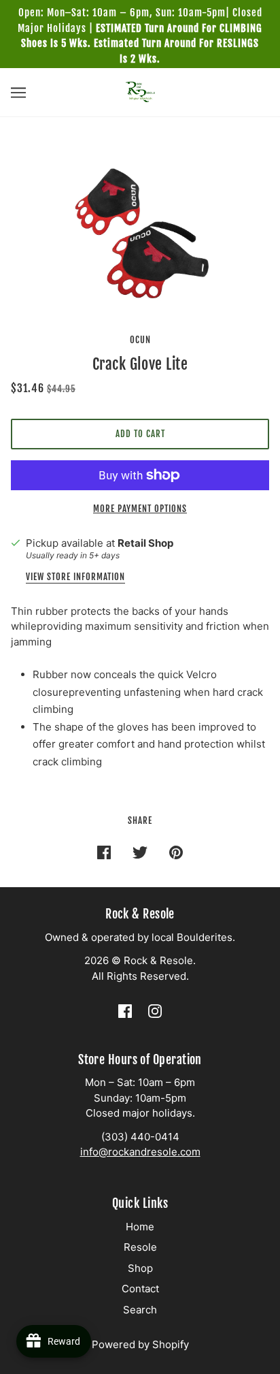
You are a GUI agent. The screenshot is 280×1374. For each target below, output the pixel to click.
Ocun (140, 339)
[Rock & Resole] (140, 90)
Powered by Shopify (140, 1344)
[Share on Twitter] (140, 852)
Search (140, 1309)
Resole (140, 1247)
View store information (75, 577)
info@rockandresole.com (140, 1151)
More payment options (140, 508)
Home (140, 1226)
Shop (140, 1268)
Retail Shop (145, 543)
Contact (140, 1288)
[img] (125, 1011)
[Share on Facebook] (104, 852)
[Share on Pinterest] (176, 852)
